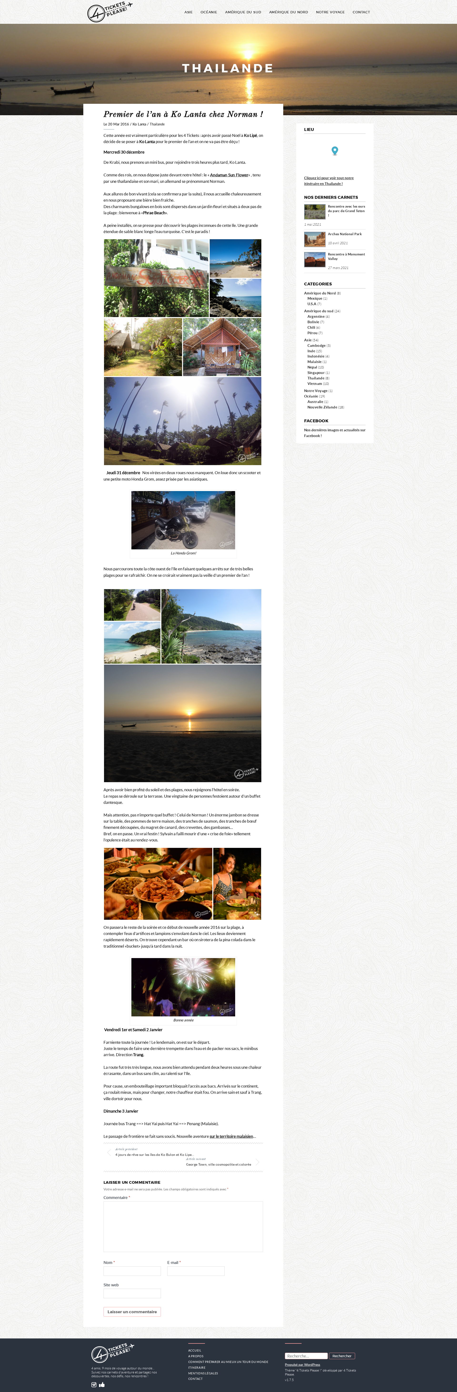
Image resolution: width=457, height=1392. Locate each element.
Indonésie (316, 356)
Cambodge (317, 345)
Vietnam (315, 383)
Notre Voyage (316, 390)
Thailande (157, 124)
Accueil (194, 1350)
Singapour (316, 372)
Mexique (315, 298)
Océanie (209, 12)
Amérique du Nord (288, 12)
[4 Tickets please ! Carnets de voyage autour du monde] (110, 11)
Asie (188, 12)
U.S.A (312, 304)
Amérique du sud (318, 311)
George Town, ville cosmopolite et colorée (218, 1164)
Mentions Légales (203, 1373)
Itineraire (197, 1367)
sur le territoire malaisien (231, 1136)
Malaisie (315, 361)
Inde (311, 351)
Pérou (313, 333)
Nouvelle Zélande (323, 407)
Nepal (312, 367)
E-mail (174, 1263)
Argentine (316, 316)
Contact (361, 12)
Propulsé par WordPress (302, 1365)
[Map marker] (335, 151)
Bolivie (313, 322)
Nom (109, 1263)
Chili (311, 327)
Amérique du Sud (243, 12)
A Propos (196, 1356)
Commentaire (117, 1198)
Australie (315, 401)
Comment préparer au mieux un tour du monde (228, 1362)
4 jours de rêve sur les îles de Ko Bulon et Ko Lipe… (154, 1155)
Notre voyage (330, 12)
